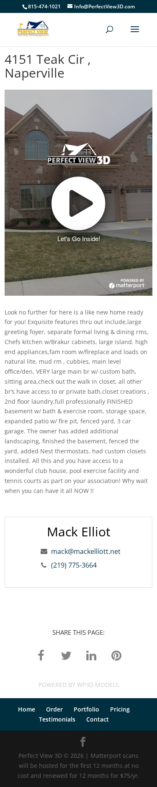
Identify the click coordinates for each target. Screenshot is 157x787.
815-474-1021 (44, 6)
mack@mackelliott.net (86, 551)
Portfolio (86, 709)
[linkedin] (91, 655)
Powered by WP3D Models (79, 685)
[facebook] (41, 655)
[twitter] (66, 655)
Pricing (120, 709)
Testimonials (57, 719)
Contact (97, 719)
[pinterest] (116, 655)
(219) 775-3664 (74, 565)
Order (54, 709)
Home (26, 709)
